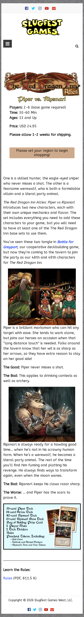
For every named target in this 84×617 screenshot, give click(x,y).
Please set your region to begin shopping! (42, 153)
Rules (7, 578)
